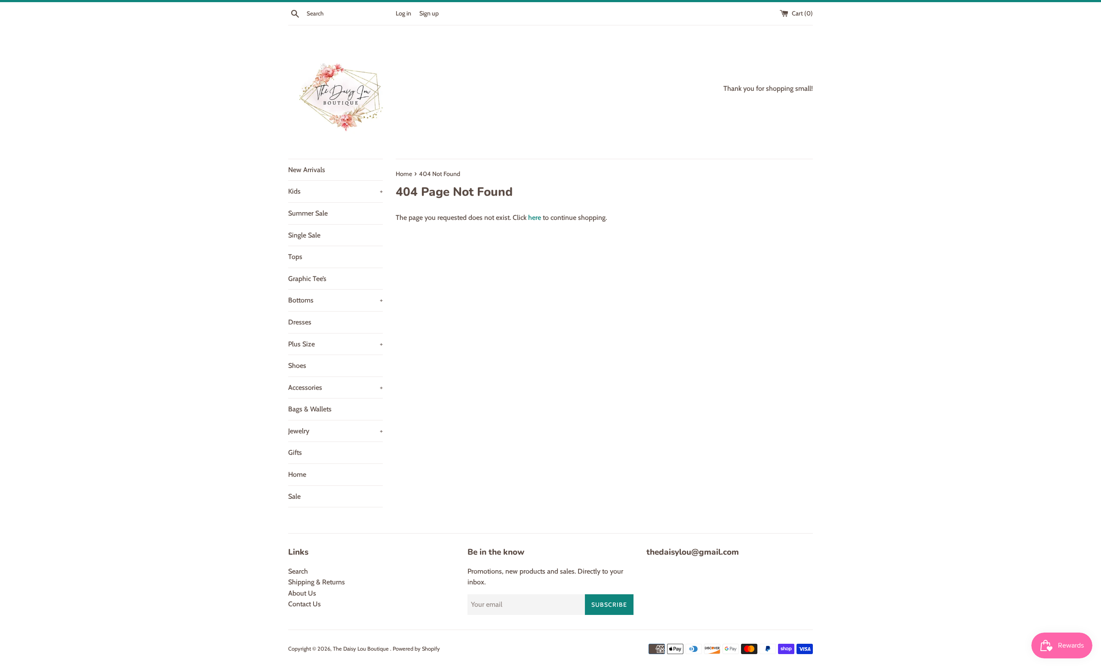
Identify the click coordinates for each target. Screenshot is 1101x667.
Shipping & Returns (316, 582)
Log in (403, 13)
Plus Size (335, 344)
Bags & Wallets (310, 409)
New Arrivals (306, 170)
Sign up (429, 13)
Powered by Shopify (416, 648)
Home (297, 474)
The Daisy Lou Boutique (361, 648)
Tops (295, 257)
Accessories (335, 387)
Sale (294, 496)
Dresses (299, 322)
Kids (335, 191)
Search (298, 571)
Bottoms (335, 300)
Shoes (297, 365)
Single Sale (304, 235)
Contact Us (304, 604)
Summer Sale (308, 213)
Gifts (295, 452)
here (534, 217)
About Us (302, 593)
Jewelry (335, 431)
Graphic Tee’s (307, 279)
